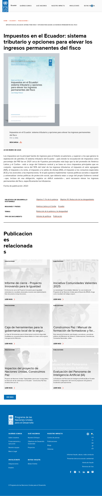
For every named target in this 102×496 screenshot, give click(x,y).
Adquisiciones (13, 464)
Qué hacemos (41, 6)
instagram (75, 472)
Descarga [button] (14, 142)
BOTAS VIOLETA (89, 6)
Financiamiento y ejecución (14, 442)
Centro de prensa (53, 438)
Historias (50, 449)
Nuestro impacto (58, 6)
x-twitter (79, 472)
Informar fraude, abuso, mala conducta (80, 454)
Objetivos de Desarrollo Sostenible (36, 442)
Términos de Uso (88, 466)
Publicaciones (23, 20)
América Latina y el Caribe (46, 206)
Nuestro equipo (13, 447)
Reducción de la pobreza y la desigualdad (52, 211)
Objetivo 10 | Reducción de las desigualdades (77, 199)
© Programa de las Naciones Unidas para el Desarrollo (27, 485)
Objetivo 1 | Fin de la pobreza (47, 199)
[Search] (92, 441)
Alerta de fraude (88, 462)
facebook (71, 472)
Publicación (57, 216)
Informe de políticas (43, 216)
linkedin (84, 472)
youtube (88, 472)
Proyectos (31, 447)
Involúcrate (74, 6)
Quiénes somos (25, 6)
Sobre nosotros (13, 438)
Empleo (11, 468)
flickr (93, 472)
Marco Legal (12, 451)
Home (5, 20)
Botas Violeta (32, 464)
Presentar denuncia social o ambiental (80, 458)
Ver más (10, 397)
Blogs (49, 445)
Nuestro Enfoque (34, 438)
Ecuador (14, 5)
